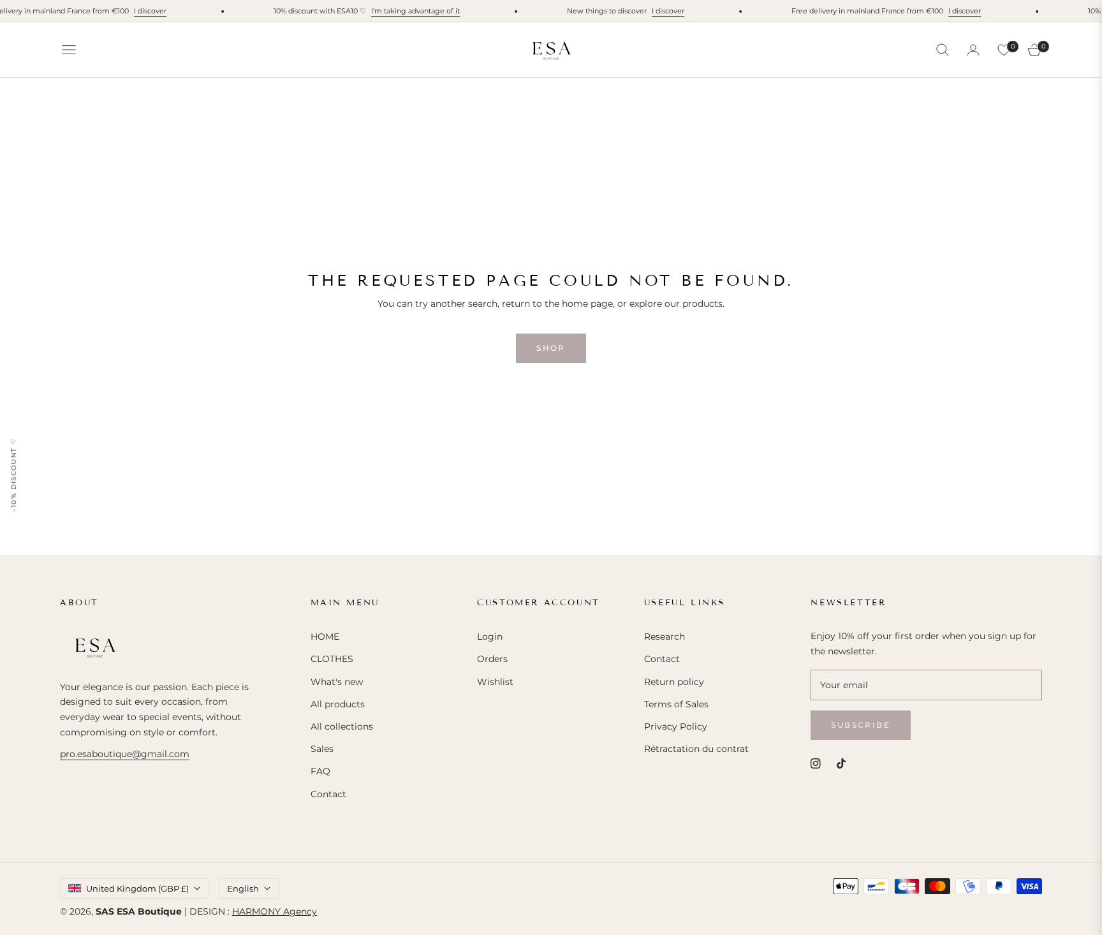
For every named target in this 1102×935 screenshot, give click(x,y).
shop (551, 348)
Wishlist (495, 682)
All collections (342, 726)
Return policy (674, 682)
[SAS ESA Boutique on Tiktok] (844, 763)
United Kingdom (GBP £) (137, 888)
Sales (322, 749)
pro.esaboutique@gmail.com (124, 754)
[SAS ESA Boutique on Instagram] (816, 763)
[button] (942, 50)
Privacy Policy (675, 726)
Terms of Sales (676, 704)
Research (664, 636)
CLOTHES (332, 659)
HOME (325, 636)
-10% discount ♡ (14, 475)
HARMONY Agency (274, 911)
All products (338, 704)
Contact (328, 794)
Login (490, 636)
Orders (492, 659)
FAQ (320, 771)
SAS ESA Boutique (139, 911)
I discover (142, 10)
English (243, 888)
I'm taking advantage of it (407, 10)
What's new (337, 682)
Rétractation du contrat (696, 749)
